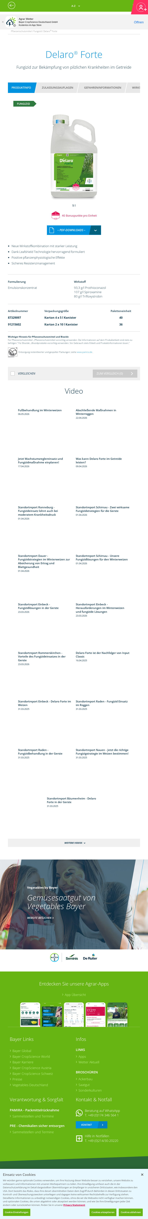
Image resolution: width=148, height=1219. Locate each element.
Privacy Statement (74, 1205)
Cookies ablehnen (131, 1212)
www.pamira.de (84, 352)
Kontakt (86, 1124)
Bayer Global (21, 1051)
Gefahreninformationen (102, 87)
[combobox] (74, 230)
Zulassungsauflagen (57, 87)
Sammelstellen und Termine (33, 1116)
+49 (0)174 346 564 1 (103, 1115)
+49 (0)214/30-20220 (103, 1140)
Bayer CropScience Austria (31, 1068)
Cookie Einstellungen (17, 1212)
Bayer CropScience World (31, 1056)
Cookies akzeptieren (103, 1212)
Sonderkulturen (90, 1090)
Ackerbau (86, 1079)
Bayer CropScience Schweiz (32, 1073)
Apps (82, 1056)
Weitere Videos (73, 842)
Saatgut (84, 1085)
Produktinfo (21, 87)
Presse (17, 1079)
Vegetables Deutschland (30, 1085)
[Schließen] (3, 22)
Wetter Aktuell (89, 1062)
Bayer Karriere (22, 1062)
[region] (74, 1194)
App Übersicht (75, 995)
